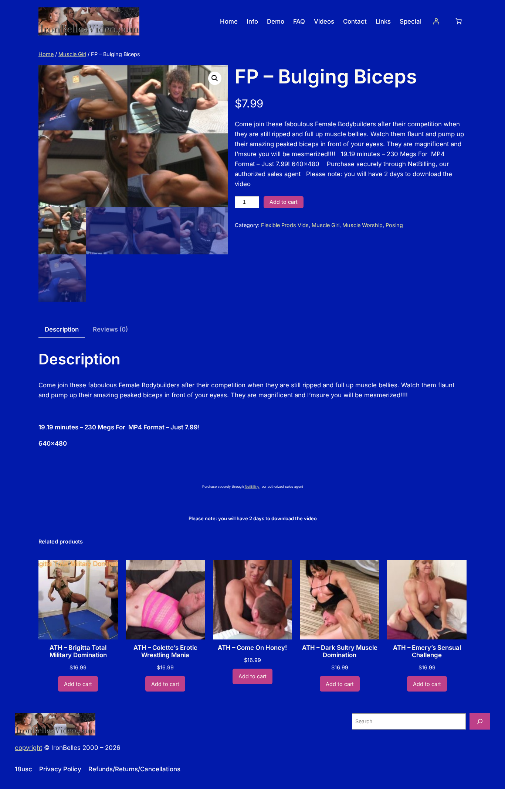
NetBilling (252, 486)
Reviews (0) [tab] (110, 329)
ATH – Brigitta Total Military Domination (78, 651)
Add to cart (284, 202)
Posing (394, 225)
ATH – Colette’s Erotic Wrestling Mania (165, 651)
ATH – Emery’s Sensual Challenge (427, 651)
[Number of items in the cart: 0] (459, 21)
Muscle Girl (72, 54)
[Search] (480, 721)
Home (46, 54)
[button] (214, 78)
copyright (28, 747)
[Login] (436, 21)
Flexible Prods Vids (285, 225)
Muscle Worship (362, 225)
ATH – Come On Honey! (252, 647)
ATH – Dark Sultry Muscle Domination (339, 651)
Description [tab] (62, 329)
